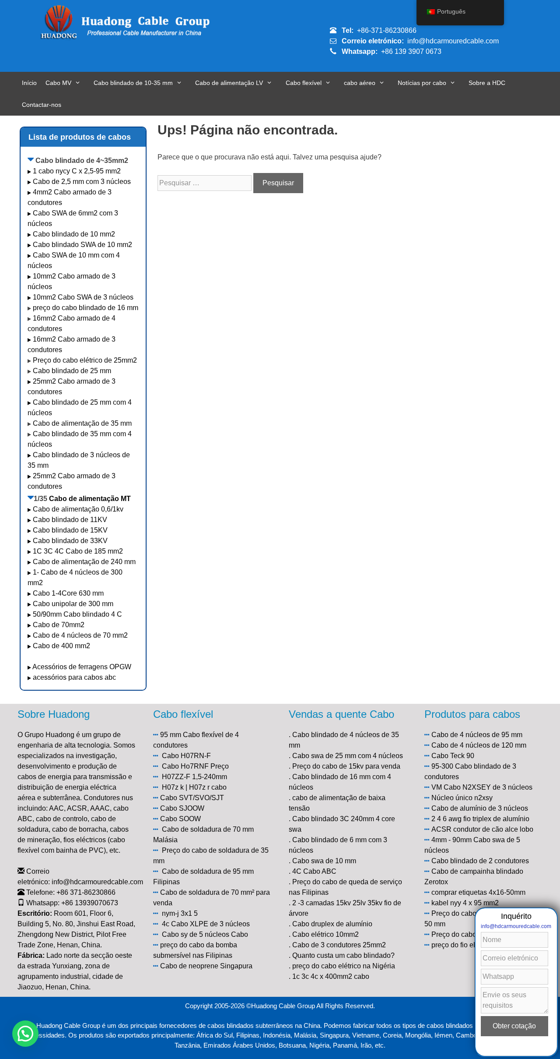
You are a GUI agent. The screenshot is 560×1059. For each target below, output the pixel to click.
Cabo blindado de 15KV (70, 530)
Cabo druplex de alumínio (332, 924)
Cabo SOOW (180, 818)
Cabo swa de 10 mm (324, 861)
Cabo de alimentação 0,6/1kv (78, 509)
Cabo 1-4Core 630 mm (69, 593)
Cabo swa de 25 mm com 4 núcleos (347, 755)
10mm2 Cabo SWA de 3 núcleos (83, 297)
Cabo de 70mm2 (58, 624)
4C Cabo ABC (314, 871)
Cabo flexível (304, 82)
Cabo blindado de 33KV (70, 540)
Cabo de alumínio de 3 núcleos (479, 808)
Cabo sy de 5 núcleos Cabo (205, 934)
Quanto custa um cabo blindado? (343, 955)
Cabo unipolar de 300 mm (73, 603)
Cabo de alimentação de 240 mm (84, 561)
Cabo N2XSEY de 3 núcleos (488, 787)
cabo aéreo (359, 82)
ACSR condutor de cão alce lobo (482, 829)
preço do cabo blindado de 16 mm (85, 307)
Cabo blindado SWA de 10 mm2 (82, 244)
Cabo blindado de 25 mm (72, 370)
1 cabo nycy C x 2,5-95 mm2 (77, 171)
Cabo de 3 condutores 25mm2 (339, 945)
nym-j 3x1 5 (180, 913)
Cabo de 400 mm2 (61, 646)
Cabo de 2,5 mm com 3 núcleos (82, 181)
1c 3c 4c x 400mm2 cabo (330, 976)
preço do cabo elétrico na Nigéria (343, 966)
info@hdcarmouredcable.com (453, 41)
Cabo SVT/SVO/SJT (192, 797)
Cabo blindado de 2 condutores (480, 861)
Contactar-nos (41, 104)
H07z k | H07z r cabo (194, 787)
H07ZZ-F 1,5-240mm (194, 776)
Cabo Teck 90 (452, 755)
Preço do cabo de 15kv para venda (346, 766)
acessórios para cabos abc (74, 677)
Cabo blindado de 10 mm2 (74, 234)
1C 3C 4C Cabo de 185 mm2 (78, 551)
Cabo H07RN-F (186, 755)
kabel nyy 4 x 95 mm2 (465, 903)
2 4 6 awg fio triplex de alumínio (480, 818)
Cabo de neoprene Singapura (206, 966)
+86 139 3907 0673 (411, 51)
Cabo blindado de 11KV (70, 519)
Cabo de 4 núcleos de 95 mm (476, 734)
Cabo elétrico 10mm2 (325, 934)
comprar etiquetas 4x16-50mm (478, 892)
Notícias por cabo (422, 82)
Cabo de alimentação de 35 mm (82, 423)
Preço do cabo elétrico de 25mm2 (85, 360)
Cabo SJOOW (182, 808)
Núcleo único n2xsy (462, 797)
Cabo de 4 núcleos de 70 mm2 (80, 635)
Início (29, 82)
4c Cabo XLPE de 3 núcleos (206, 924)
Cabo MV (58, 82)
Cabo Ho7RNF (185, 766)
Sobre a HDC (487, 82)
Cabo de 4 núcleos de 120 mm (478, 745)
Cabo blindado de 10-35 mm (133, 82)
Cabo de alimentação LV (229, 82)
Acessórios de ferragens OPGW (81, 667)
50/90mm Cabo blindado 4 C (77, 614)
